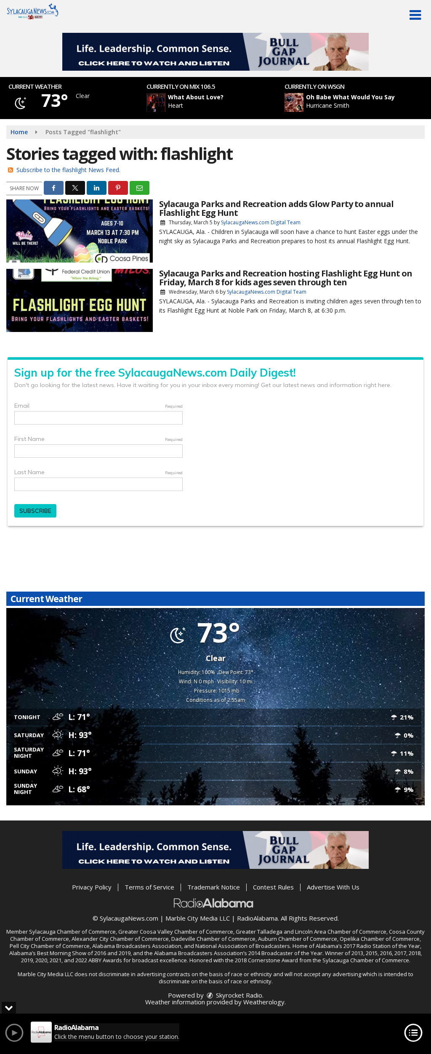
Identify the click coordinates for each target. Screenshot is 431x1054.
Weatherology (264, 1002)
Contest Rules (273, 887)
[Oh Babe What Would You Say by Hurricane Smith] (294, 102)
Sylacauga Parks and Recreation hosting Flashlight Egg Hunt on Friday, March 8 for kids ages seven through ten (285, 278)
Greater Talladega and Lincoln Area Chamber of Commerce (311, 931)
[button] (415, 15)
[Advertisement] (215, 52)
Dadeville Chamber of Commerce (213, 938)
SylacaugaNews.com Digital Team (261, 222)
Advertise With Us (333, 887)
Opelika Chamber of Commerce (380, 938)
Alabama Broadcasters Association (136, 946)
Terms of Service (149, 887)
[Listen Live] (220, 102)
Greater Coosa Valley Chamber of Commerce (175, 931)
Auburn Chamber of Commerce (297, 938)
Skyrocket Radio (238, 995)
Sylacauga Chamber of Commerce (72, 931)
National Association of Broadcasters (242, 946)
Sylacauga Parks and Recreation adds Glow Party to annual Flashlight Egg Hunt (276, 208)
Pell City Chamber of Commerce (50, 946)
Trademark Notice (213, 887)
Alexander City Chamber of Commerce (120, 938)
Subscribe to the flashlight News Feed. (68, 170)
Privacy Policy (92, 887)
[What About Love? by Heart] (155, 102)
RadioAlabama (257, 918)
